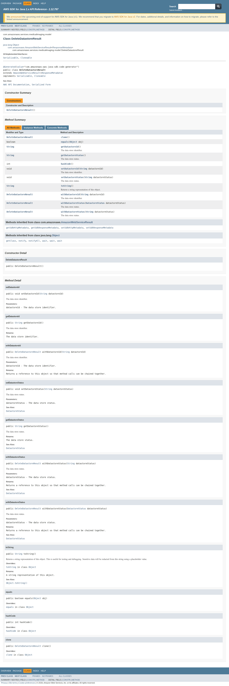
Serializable (10, 57)
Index (36, 3)
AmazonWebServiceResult (27, 73)
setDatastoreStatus (72, 177)
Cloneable (26, 57)
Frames (36, 26)
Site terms (13, 683)
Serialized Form (41, 84)
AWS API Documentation (16, 84)
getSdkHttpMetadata (17, 227)
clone (64, 137)
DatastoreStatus (95, 203)
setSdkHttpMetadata (72, 227)
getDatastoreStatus (72, 155)
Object (73, 142)
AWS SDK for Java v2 (124, 16)
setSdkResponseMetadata (99, 227)
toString (66, 186)
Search (172, 6)
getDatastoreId (69, 146)
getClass (11, 241)
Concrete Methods (57, 127)
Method (40, 30)
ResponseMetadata (62, 47)
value (20, 67)
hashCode (66, 164)
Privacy (4, 683)
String (10, 146)
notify (22, 241)
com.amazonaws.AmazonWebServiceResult (29, 47)
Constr (31, 30)
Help (43, 3)
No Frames (47, 26)
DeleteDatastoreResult (20, 110)
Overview (6, 3)
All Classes (65, 26)
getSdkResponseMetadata (44, 227)
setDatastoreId (69, 168)
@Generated (9, 67)
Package (17, 3)
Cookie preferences (27, 683)
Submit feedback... (176, 10)
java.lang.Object (11, 45)
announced (16, 16)
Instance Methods (33, 127)
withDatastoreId (70, 194)
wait (44, 241)
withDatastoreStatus (73, 203)
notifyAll (34, 241)
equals (64, 142)
